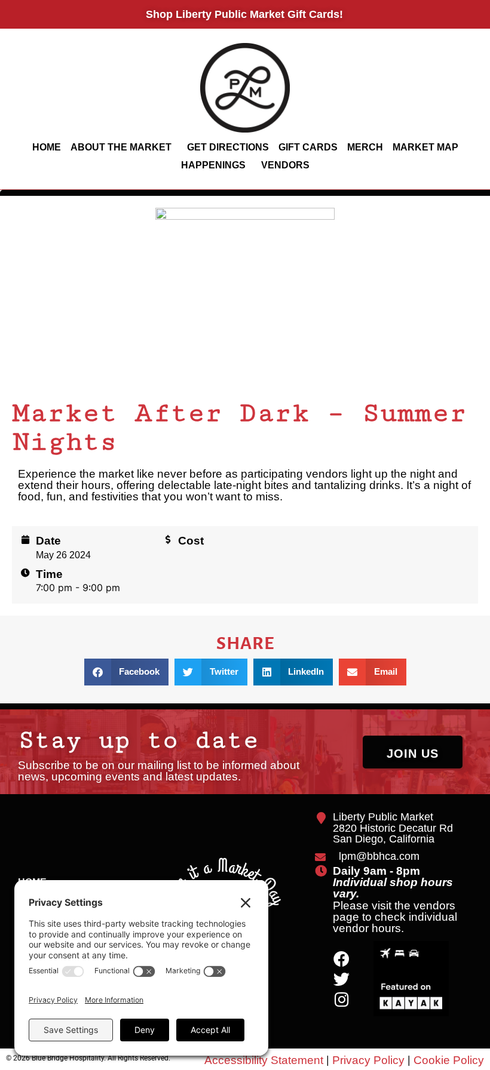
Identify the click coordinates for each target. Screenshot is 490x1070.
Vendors (285, 165)
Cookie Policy (449, 1060)
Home (46, 147)
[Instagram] (341, 999)
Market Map (425, 147)
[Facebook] (341, 959)
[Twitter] (341, 979)
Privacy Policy (368, 1060)
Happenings (213, 165)
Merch (365, 147)
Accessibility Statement (263, 1060)
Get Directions (228, 147)
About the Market (121, 147)
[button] (126, 672)
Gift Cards (308, 147)
